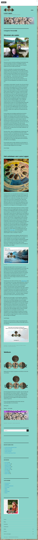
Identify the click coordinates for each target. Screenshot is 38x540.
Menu (32, 10)
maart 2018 (7, 472)
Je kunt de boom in (8, 450)
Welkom (7, 352)
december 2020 (8, 469)
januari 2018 (7, 473)
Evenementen (7, 483)
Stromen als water (11, 35)
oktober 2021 (7, 465)
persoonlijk (5, 346)
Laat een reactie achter (18, 150)
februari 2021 (7, 468)
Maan (6, 488)
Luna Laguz (8, 13)
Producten (6, 526)
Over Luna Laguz (7, 533)
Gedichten (7, 484)
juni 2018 (6, 470)
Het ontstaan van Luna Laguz (16, 156)
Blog (5, 521)
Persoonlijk (12, 150)
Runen (6, 492)
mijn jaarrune (24, 280)
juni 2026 (7, 462)
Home (5, 519)
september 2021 (8, 466)
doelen (17, 345)
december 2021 (8, 463)
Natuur (9, 150)
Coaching (6, 524)
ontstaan (24, 345)
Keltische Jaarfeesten (9, 485)
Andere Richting (8, 451)
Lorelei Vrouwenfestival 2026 (11, 447)
